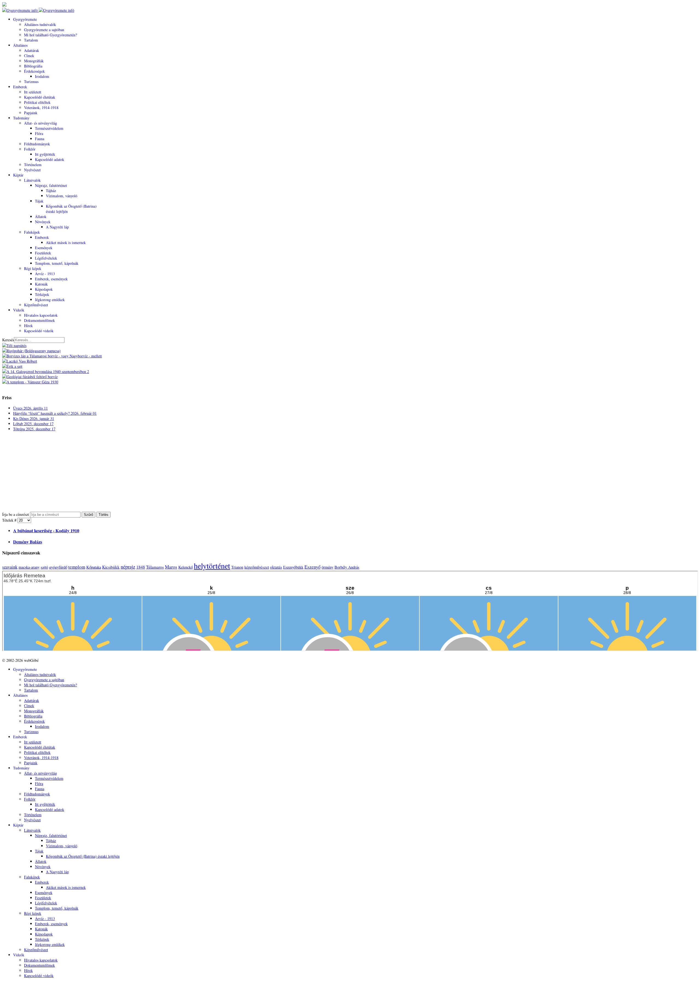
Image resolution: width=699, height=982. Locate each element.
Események (43, 247)
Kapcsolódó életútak (39, 97)
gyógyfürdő (58, 567)
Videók (18, 310)
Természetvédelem (49, 128)
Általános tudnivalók (40, 24)
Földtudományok (37, 143)
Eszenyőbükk (293, 567)
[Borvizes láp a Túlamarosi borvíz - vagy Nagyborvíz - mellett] (52, 355)
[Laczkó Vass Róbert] (19, 361)
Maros (171, 567)
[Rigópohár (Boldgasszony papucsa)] (31, 350)
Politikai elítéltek (37, 102)
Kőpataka (93, 567)
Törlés (103, 515)
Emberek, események (51, 278)
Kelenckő (185, 567)
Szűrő (88, 515)
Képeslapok (44, 289)
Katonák (41, 284)
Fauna (39, 138)
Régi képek (32, 268)
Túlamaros (155, 567)
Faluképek (32, 232)
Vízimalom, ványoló (61, 195)
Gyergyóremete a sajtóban (44, 29)
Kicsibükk (111, 567)
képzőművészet (256, 567)
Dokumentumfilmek (39, 320)
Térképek (42, 294)
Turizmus (31, 81)
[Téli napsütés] (14, 345)
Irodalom (42, 76)
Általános (20, 45)
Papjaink (30, 112)
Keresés (8, 339)
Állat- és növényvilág (40, 123)
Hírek (28, 325)
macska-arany (29, 567)
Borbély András (346, 567)
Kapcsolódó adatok (49, 159)
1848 (140, 567)
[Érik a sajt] (12, 366)
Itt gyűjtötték (45, 154)
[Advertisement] (166, 473)
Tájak (39, 201)
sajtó (44, 567)
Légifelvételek (46, 258)
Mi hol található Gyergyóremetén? (50, 34)
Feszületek (43, 252)
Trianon (237, 567)
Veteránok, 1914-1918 (41, 107)
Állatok (40, 216)
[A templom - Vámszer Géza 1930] (30, 381)
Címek (29, 55)
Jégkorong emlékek (50, 299)
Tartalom (31, 40)
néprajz (128, 566)
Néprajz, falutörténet (51, 185)
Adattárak (31, 50)
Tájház (51, 190)
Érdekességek (34, 71)
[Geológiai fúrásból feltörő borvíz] (30, 376)
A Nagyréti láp (57, 227)
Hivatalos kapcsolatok (41, 315)
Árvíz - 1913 (45, 273)
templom (76, 567)
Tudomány (21, 117)
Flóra (39, 133)
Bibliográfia (33, 66)
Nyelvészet (32, 169)
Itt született (32, 92)
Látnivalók (32, 180)
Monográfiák (34, 60)
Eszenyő (312, 567)
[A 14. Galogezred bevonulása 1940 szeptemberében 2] (45, 371)
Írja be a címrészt (16, 514)
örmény (327, 567)
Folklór (29, 149)
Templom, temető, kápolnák (56, 263)
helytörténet (212, 565)
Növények (43, 221)
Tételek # (9, 520)
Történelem (33, 164)
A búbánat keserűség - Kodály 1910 (46, 530)
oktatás (276, 567)
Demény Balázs (27, 542)
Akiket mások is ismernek (66, 242)
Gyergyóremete (25, 19)
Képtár (18, 175)
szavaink (9, 567)
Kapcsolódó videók (39, 330)
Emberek (20, 86)
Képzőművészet (36, 304)
